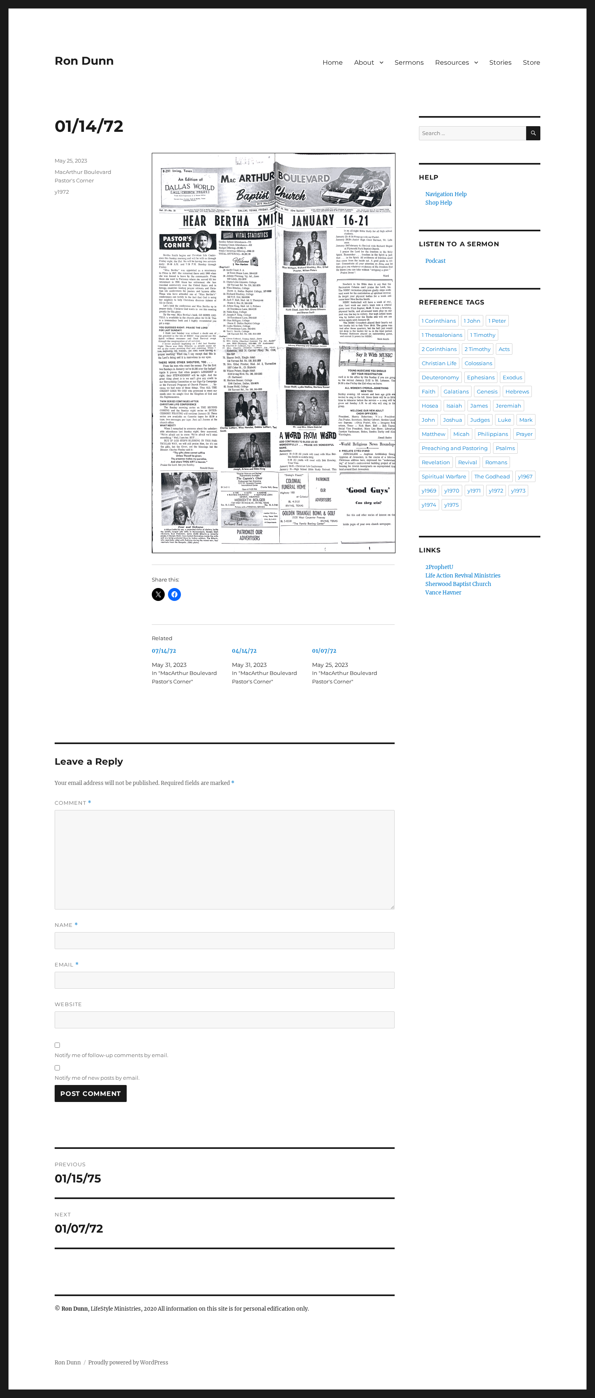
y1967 (525, 476)
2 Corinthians (439, 349)
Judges (480, 420)
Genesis (487, 391)
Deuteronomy (440, 377)
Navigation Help (446, 194)
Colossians (478, 363)
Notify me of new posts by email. (97, 1077)
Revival (467, 462)
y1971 (474, 490)
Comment (73, 802)
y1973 (518, 490)
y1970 (451, 490)
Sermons (409, 62)
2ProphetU (439, 567)
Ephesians (481, 377)
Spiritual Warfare (444, 476)
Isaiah (454, 405)
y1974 (429, 504)
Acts (504, 349)
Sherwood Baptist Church (458, 584)
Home (333, 62)
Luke (504, 420)
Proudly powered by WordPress (128, 1362)
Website (68, 1004)
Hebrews (517, 391)
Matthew (433, 434)
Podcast (435, 261)
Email (67, 964)
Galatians (456, 391)
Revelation (436, 462)
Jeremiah (508, 405)
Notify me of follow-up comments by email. (111, 1055)
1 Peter (497, 320)
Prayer (524, 434)
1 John (472, 320)
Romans (496, 462)
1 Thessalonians (442, 335)
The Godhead (492, 476)
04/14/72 (244, 650)
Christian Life (439, 363)
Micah (461, 434)
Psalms (505, 448)
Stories (500, 62)
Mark (526, 420)
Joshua (452, 420)
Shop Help (438, 202)
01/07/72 (324, 650)
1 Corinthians (439, 320)
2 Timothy (478, 349)
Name (66, 925)
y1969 (429, 490)
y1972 (62, 191)
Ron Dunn (84, 61)
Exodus (512, 377)
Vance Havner (443, 592)
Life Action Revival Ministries (463, 575)
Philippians (493, 434)
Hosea (430, 405)
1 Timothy (482, 335)
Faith (429, 391)
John (428, 420)
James (479, 405)
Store (531, 62)
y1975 (451, 504)
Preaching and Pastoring (455, 448)
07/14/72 (164, 650)
